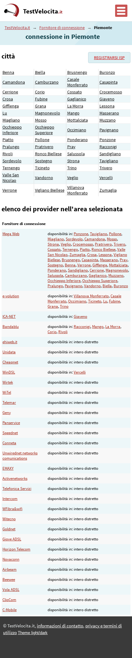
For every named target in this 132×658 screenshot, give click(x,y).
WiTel (6, 392)
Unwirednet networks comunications (19, 455)
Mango (73, 113)
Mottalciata (77, 120)
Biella (40, 72)
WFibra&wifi (12, 508)
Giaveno (107, 99)
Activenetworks (14, 478)
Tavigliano (108, 161)
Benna (8, 72)
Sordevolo (11, 161)
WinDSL (8, 372)
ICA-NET (9, 316)
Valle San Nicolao (10, 177)
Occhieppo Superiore (44, 129)
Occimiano (76, 130)
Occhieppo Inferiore (12, 129)
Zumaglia (108, 190)
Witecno (9, 518)
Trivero (105, 168)
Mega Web (10, 233)
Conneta (9, 443)
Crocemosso (110, 92)
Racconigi (108, 146)
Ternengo (11, 168)
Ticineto (42, 168)
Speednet (10, 432)
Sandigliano (110, 153)
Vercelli (106, 177)
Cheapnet (10, 362)
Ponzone (107, 139)
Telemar (9, 402)
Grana (40, 106)
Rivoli (7, 153)
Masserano (109, 113)
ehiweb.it (9, 341)
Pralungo (10, 146)
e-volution (10, 296)
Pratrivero (44, 146)
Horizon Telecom (16, 549)
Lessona (107, 106)
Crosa (7, 99)
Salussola (76, 153)
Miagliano (11, 120)
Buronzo (107, 72)
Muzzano (107, 120)
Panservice (11, 422)
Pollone (42, 139)
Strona (73, 161)
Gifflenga (10, 106)
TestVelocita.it (17, 27)
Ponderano (77, 139)
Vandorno (44, 177)
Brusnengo (77, 72)
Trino (72, 168)
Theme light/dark (33, 632)
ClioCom (9, 599)
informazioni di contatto (60, 626)
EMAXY (8, 468)
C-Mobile (9, 609)
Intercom (9, 498)
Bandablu (10, 326)
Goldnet (8, 529)
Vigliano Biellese (49, 190)
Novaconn (10, 559)
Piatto (8, 139)
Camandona (13, 82)
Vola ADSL (10, 589)
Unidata (9, 352)
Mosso (41, 120)
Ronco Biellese (48, 153)
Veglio (72, 177)
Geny (6, 412)
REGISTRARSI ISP (109, 57)
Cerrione (10, 92)
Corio (40, 92)
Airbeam (9, 569)
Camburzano (47, 82)
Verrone (9, 190)
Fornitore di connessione (62, 27)
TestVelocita (43, 11)
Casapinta (108, 82)
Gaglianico (76, 99)
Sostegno (43, 161)
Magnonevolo (47, 113)
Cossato (74, 92)
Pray (71, 146)
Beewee (8, 579)
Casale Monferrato (77, 82)
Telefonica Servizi (16, 488)
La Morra (75, 106)
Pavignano (108, 130)
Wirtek (7, 382)
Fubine (41, 99)
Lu (4, 113)
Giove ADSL (11, 539)
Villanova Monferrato (77, 190)
